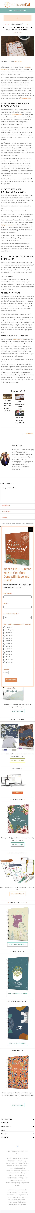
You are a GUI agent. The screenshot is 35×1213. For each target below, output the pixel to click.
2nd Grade (9, 635)
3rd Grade (9, 638)
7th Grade (9, 649)
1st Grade (9, 632)
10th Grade (9, 657)
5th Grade (9, 643)
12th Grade (9, 662)
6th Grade (9, 646)
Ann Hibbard (17, 446)
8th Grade (9, 651)
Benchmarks (17, 24)
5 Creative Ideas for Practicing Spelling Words (7, 405)
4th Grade (9, 641)
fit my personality (25, 98)
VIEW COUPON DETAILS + (17, 10)
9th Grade (9, 654)
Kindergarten (10, 630)
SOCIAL (3, 1130)
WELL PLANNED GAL (6, 1126)
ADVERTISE (4, 1133)
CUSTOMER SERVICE (6, 1119)
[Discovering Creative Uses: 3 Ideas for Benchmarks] (17, 46)
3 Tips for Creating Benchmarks (19, 420)
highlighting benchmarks (8, 225)
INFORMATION (4, 1137)
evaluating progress (19, 339)
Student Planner (17, 114)
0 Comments (29, 433)
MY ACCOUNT (4, 1123)
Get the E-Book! (11, 679)
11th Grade (9, 659)
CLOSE (30, 529)
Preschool (9, 627)
